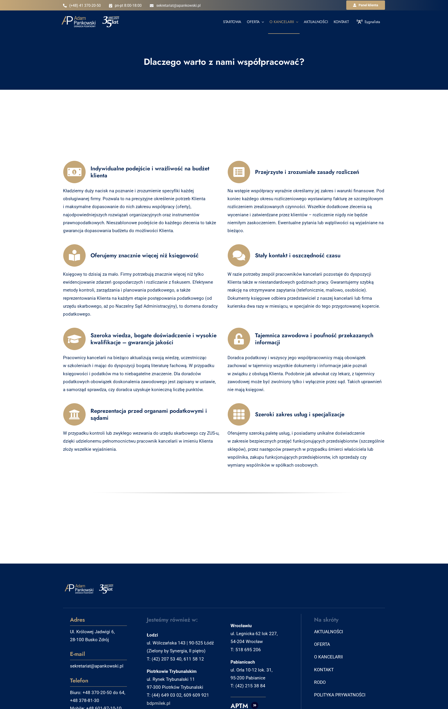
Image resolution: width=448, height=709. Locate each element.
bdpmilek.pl (158, 703)
